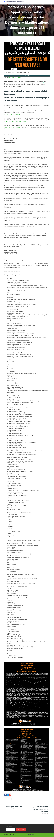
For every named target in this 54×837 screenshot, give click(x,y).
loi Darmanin (22, 799)
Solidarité (24, 72)
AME (9, 799)
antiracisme (15, 799)
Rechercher (9, 826)
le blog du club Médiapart (14, 77)
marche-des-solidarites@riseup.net (13, 114)
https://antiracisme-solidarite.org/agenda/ (15, 121)
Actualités (19, 72)
